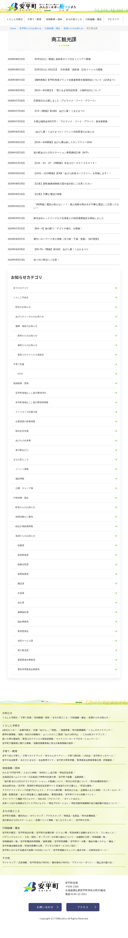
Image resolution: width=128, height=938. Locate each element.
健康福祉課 (21, 612)
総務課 (18, 545)
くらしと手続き (15, 19)
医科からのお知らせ (25, 335)
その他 (6, 858)
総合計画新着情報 (23, 526)
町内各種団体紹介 (99, 781)
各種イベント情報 (44, 820)
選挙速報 (47, 841)
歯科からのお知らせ (25, 345)
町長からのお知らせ (24, 507)
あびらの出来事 (22, 440)
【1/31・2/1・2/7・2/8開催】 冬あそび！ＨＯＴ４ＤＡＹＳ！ (65, 163)
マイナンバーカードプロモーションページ (77, 738)
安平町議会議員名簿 (12, 845)
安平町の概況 (8, 832)
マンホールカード (112, 790)
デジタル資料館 (54, 790)
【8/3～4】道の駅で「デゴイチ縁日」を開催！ (58, 228)
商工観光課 (21, 650)
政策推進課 (21, 555)
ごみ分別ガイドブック (93, 734)
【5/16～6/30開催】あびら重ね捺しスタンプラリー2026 (63, 142)
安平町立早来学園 (65, 760)
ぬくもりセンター (64, 820)
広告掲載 (22, 862)
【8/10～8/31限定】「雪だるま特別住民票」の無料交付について (67, 90)
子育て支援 (18, 364)
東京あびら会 (71, 790)
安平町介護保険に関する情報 (16, 743)
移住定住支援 (21, 431)
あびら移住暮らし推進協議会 (34, 794)
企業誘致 (79, 776)
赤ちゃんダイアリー (55, 755)
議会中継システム (97, 841)
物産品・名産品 (71, 815)
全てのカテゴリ (21, 288)
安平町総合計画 (26, 832)
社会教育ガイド (46, 760)
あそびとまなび (28, 760)
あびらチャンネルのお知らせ (28, 316)
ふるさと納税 (30, 772)
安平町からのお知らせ (30, 28)
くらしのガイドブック (99, 730)
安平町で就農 (65, 776)
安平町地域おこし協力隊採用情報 (30, 402)
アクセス (83, 907)
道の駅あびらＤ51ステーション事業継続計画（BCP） (62, 152)
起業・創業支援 (10, 794)
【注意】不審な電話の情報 (48, 194)
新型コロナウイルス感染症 (28, 354)
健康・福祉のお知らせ (25, 326)
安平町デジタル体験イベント (79, 794)
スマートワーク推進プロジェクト (18, 798)
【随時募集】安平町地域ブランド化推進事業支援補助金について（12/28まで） (75, 79)
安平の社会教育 (10, 760)
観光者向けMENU (60, 862)
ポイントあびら (72, 798)
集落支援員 (57, 794)
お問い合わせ (45, 907)
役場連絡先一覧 (10, 841)
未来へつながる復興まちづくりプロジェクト (24, 803)
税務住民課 (21, 564)
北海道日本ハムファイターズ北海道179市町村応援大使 (29, 776)
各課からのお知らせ (73, 28)
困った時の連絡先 (11, 738)
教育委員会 (21, 631)
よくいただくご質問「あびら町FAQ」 (61, 734)
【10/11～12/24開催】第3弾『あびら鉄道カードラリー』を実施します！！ (72, 173)
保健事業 (65, 730)
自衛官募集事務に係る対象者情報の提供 (53, 743)
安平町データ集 (78, 841)
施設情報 (18, 478)
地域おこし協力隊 (48, 772)
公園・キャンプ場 (23, 488)
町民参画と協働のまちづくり (84, 832)
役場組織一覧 (98, 836)
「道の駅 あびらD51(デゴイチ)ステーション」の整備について (32, 781)
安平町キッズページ (103, 755)
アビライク (113, 19)
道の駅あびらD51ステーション (17, 820)
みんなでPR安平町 (11, 772)
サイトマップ (8, 862)
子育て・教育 (34, 19)
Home (13, 28)
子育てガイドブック (32, 755)
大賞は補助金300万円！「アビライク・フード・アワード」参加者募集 (71, 121)
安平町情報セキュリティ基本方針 (69, 850)
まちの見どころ (74, 19)
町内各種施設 (88, 815)
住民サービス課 (23, 640)
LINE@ (87, 755)
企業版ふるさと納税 (90, 790)
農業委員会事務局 (24, 660)
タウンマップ (36, 815)
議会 (111, 841)
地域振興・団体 (54, 19)
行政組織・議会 (93, 19)
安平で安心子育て (11, 755)
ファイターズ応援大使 (25, 412)
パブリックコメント (12, 836)
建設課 (18, 583)
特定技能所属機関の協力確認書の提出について (94, 803)
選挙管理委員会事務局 (26, 669)
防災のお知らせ (22, 307)
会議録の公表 (82, 836)
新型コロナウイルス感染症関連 (38, 738)
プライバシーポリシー (83, 862)
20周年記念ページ (97, 850)
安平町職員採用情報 (30, 841)
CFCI (18, 373)
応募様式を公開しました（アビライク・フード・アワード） (65, 100)
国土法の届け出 (104, 862)
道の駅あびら (21, 450)
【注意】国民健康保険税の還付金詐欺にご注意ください (63, 183)
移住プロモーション (59, 803)
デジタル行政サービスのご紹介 (60, 845)
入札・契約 (30, 836)
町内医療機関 (79, 730)
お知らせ (7, 713)
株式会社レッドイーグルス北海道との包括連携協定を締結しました (69, 218)
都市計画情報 (8, 734)
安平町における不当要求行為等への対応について (26, 850)
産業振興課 (21, 574)
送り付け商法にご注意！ (46, 259)
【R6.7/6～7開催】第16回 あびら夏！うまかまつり (61, 249)
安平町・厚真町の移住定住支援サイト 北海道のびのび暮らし (48, 785)
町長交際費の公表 (33, 845)
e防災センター (9, 730)
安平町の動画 (8, 815)
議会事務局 (21, 621)
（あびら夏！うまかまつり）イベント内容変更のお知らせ (64, 131)
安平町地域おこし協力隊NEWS (29, 393)
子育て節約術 (74, 755)
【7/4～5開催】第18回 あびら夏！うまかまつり (59, 111)
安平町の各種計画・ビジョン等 (51, 832)
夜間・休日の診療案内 (29, 734)
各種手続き (25, 730)
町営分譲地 (86, 785)
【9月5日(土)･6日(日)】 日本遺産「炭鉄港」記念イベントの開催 (68, 69)
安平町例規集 (61, 841)
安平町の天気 (82, 820)
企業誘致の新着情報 (24, 421)
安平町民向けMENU (39, 862)
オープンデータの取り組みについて (56, 836)
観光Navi (22, 815)
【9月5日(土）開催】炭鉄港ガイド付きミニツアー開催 (62, 59)
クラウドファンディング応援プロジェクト (23, 790)
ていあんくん (107, 832)
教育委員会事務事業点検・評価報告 (94, 760)
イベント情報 (21, 469)
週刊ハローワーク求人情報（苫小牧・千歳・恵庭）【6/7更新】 (67, 239)
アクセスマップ (53, 815)
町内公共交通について (77, 781)
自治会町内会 (8, 785)
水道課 (18, 593)
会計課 (18, 602)
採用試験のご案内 (23, 517)
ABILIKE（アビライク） (50, 798)
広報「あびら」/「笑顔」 (45, 730)
